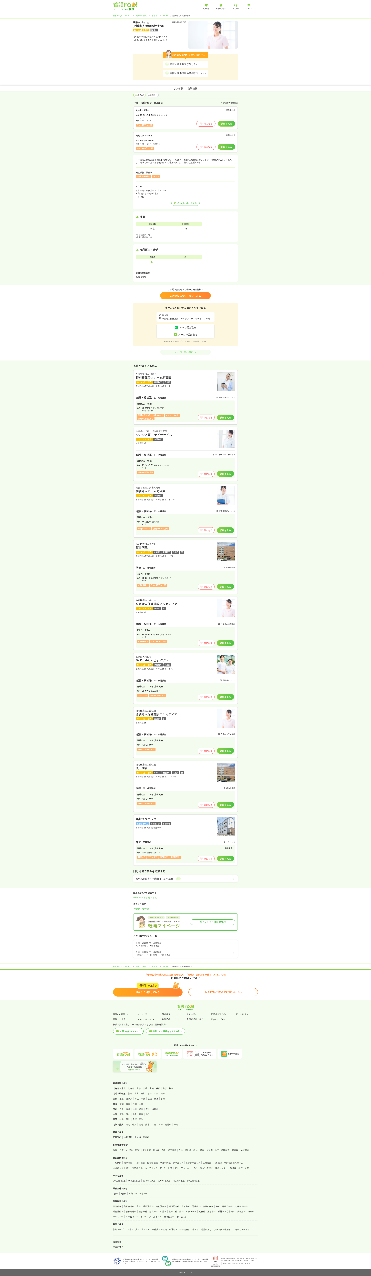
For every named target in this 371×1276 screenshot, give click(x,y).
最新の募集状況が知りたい (184, 64)
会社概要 (117, 1241)
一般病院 (117, 1162)
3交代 (123, 1193)
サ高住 (195, 1168)
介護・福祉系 (185, 1150)
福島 (171, 1088)
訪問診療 (225, 1150)
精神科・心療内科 (226, 1211)
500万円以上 (149, 1180)
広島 (122, 1114)
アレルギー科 (155, 1216)
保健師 (137, 1137)
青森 (139, 1088)
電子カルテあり (242, 1229)
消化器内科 (161, 1206)
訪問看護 (172, 1150)
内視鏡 (235, 1150)
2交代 (115, 1193)
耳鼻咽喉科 (191, 1211)
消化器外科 (118, 1211)
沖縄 (176, 1124)
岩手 (145, 1088)
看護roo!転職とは (121, 1014)
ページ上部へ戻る (184, 352)
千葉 (143, 1098)
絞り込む (141, 95)
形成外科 (153, 1211)
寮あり (195, 1229)
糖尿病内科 (208, 1206)
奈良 (148, 1109)
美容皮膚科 (129, 1206)
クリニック (178, 1162)
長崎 (141, 1124)
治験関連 (245, 1150)
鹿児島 (168, 1124)
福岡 (128, 1124)
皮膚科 (202, 1211)
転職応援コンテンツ (171, 1019)
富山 (136, 1093)
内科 (139, 1206)
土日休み (145, 1229)
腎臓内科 (196, 1206)
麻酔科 (251, 1211)
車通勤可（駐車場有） (142, 909)
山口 (148, 1114)
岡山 (128, 1114)
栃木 (156, 1098)
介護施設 (217, 1162)
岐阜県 (154, 15)
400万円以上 (134, 1180)
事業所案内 (118, 1247)
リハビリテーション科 (136, 1216)
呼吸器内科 (148, 1206)
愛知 (122, 1104)
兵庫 (135, 1109)
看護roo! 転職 (141, 15)
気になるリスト (243, 1014)
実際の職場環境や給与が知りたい (188, 73)
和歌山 (155, 1109)
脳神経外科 (131, 1211)
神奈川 (129, 1098)
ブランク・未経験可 (223, 1229)
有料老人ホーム (139, 1168)
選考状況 (166, 1014)
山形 (165, 1088)
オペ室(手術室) (133, 1150)
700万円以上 (178, 1180)
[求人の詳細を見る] (185, 397)
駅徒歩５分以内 (159, 1229)
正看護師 (152, 95)
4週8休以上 (133, 1229)
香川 (128, 1119)
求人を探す (192, 1014)
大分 (154, 1124)
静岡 (135, 1104)
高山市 (165, 15)
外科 (218, 1206)
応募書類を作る (218, 1014)
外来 (122, 1150)
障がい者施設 (206, 1168)
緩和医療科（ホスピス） (175, 1216)
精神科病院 (165, 1162)
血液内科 (186, 1206)
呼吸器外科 (227, 1206)
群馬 (163, 1098)
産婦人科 (173, 1211)
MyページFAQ (218, 1019)
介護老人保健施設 (121, 1168)
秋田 (158, 1088)
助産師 (146, 1137)
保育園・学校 (212, 1150)
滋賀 (141, 1109)
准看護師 (128, 1137)
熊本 (147, 1124)
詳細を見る (226, 123)
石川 (143, 1093)
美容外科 (117, 1206)
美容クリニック (193, 1162)
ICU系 (156, 1150)
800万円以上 (193, 1180)
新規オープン (119, 1229)
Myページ (142, 1014)
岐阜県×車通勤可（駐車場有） (145, 898)
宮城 (152, 1088)
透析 (163, 1150)
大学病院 (128, 1162)
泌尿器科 (211, 1211)
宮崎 (160, 1124)
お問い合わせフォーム (130, 1031)
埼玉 (137, 1098)
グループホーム (182, 1168)
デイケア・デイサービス (160, 1168)
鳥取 (135, 1114)
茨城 (150, 1098)
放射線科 (241, 1211)
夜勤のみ (143, 1193)
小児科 (163, 1211)
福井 (150, 1093)
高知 (141, 1119)
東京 (122, 1098)
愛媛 (135, 1119)
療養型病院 (152, 1162)
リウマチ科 (118, 1216)
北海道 (131, 1088)
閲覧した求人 (119, 1019)
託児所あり (206, 1229)
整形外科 (143, 1211)
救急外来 (147, 1150)
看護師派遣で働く (195, 1019)
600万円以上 (164, 1180)
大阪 (122, 1109)
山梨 (156, 1093)
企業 (247, 1168)
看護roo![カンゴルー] (121, 15)
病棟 (115, 1150)
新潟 (130, 1093)
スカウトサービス (146, 1019)
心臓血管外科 (241, 1206)
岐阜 (128, 1104)
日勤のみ (133, 1193)
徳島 (122, 1119)
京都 (128, 1109)
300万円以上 (119, 1180)
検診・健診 (198, 1150)
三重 (141, 1104)
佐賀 (134, 1124)
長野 (163, 1093)
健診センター (221, 1168)
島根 (141, 1114)
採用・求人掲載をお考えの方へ (167, 1031)
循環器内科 (174, 1206)
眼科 (181, 1211)
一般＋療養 (139, 1162)
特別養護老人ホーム (233, 1162)
